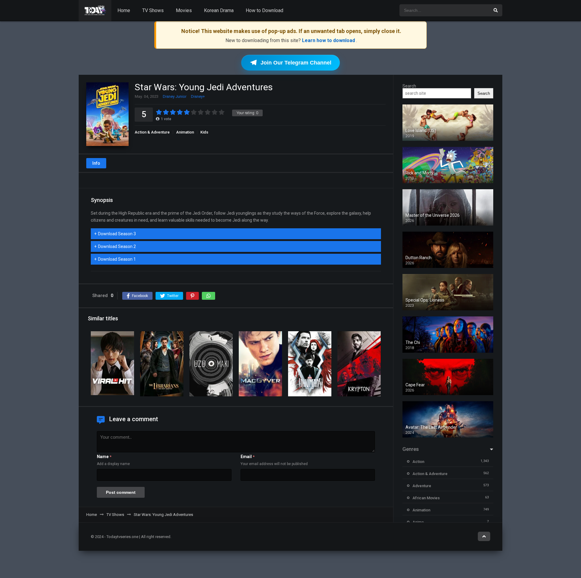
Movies (184, 10)
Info (96, 163)
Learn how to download (329, 40)
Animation (185, 132)
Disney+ (198, 96)
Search (409, 86)
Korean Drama (219, 10)
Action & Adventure (152, 132)
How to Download (264, 10)
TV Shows (153, 10)
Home (123, 10)
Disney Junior (174, 96)
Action (418, 461)
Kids (204, 132)
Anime (418, 522)
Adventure (421, 486)
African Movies (426, 498)
